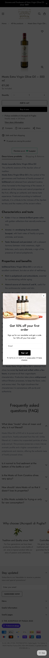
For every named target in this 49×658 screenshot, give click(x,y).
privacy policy (31, 358)
